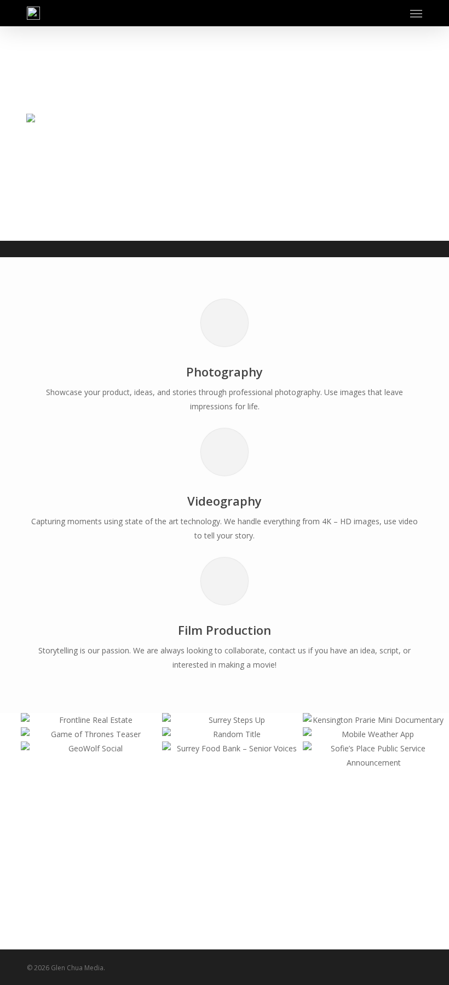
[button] (416, 13)
